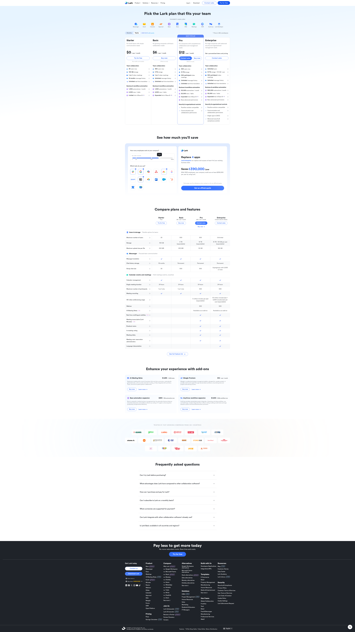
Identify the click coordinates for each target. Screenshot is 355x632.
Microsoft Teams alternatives (187, 571)
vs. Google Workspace (170, 569)
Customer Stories (223, 569)
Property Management (208, 582)
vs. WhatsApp (167, 585)
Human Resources (187, 599)
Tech (202, 606)
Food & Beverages (206, 611)
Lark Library (221, 577)
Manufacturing (205, 585)
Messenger (149, 569)
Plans (147, 617)
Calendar (148, 593)
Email (147, 580)
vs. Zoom (166, 598)
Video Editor (201, 629)
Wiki (147, 598)
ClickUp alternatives (188, 583)
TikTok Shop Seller (191, 629)
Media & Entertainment (208, 590)
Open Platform (150, 608)
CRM (183, 594)
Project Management (188, 597)
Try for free (177, 554)
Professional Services (207, 616)
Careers (165, 620)
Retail (202, 580)
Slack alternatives (187, 575)
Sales (183, 602)
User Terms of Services (225, 593)
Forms (148, 603)
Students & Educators (188, 607)
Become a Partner (169, 614)
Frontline (203, 604)
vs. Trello (166, 590)
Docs (147, 571)
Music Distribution (211, 629)
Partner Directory (168, 617)
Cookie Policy (222, 598)
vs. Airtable (167, 587)
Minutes (148, 582)
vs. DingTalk (167, 595)
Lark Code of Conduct (224, 595)
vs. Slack (166, 574)
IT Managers (186, 610)
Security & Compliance (225, 585)
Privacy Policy (222, 588)
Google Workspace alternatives (188, 567)
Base (147, 566)
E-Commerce (205, 577)
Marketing (185, 604)
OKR (147, 606)
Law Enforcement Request (226, 603)
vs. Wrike (166, 592)
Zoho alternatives (187, 578)
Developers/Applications (208, 566)
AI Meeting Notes (151, 577)
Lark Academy (222, 574)
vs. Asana (166, 582)
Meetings (149, 574)
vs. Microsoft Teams (169, 571)
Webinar (148, 587)
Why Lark (166, 566)
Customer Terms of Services (226, 590)
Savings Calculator (151, 619)
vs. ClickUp (167, 579)
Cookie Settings (223, 601)
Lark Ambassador (168, 609)
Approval (148, 595)
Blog (219, 566)
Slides (147, 590)
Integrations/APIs (206, 569)
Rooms (148, 585)
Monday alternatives (188, 580)
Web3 (202, 619)
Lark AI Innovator (168, 612)
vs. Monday (167, 577)
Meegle (148, 600)
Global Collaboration (207, 601)
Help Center (221, 571)
